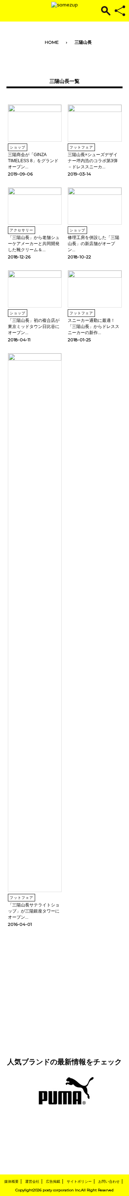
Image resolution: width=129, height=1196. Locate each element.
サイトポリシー (79, 1181)
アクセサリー (21, 230)
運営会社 (32, 1181)
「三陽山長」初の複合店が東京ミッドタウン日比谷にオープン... (33, 326)
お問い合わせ (109, 1181)
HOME (52, 42)
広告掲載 (53, 1181)
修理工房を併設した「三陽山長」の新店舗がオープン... (93, 243)
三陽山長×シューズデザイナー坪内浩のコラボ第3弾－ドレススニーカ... (93, 160)
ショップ (17, 147)
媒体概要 (11, 1181)
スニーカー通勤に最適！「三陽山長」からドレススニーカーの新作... (93, 326)
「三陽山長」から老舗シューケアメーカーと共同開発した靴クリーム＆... (33, 243)
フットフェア (81, 147)
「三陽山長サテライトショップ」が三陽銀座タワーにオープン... (33, 911)
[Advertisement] (64, 982)
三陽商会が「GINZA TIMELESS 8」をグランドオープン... (33, 160)
